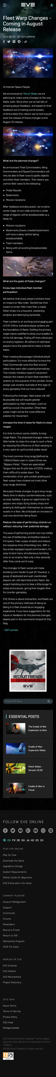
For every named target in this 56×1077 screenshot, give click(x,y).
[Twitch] (28, 830)
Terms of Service (12, 1011)
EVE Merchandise (12, 977)
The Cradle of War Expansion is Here (37, 728)
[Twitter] (13, 830)
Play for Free (9, 855)
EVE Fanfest (9, 971)
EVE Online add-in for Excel (17, 883)
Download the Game (13, 860)
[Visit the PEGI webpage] (8, 1056)
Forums (7, 918)
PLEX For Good (11, 946)
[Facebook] (5, 830)
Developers (9, 924)
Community (9, 913)
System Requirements (14, 872)
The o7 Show (30, 93)
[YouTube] (20, 830)
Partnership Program (13, 941)
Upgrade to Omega (13, 866)
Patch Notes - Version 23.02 (35, 768)
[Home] (28, 7)
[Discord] (35, 830)
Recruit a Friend (11, 930)
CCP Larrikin (11, 630)
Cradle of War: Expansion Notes (37, 748)
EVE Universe (10, 965)
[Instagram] (43, 830)
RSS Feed (8, 1022)
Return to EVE (10, 935)
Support (7, 907)
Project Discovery (12, 982)
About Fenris (9, 1005)
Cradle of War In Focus (36, 788)
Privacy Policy (10, 1017)
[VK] (50, 830)
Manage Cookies (11, 1027)
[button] (51, 5)
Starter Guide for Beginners (17, 877)
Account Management (14, 902)
